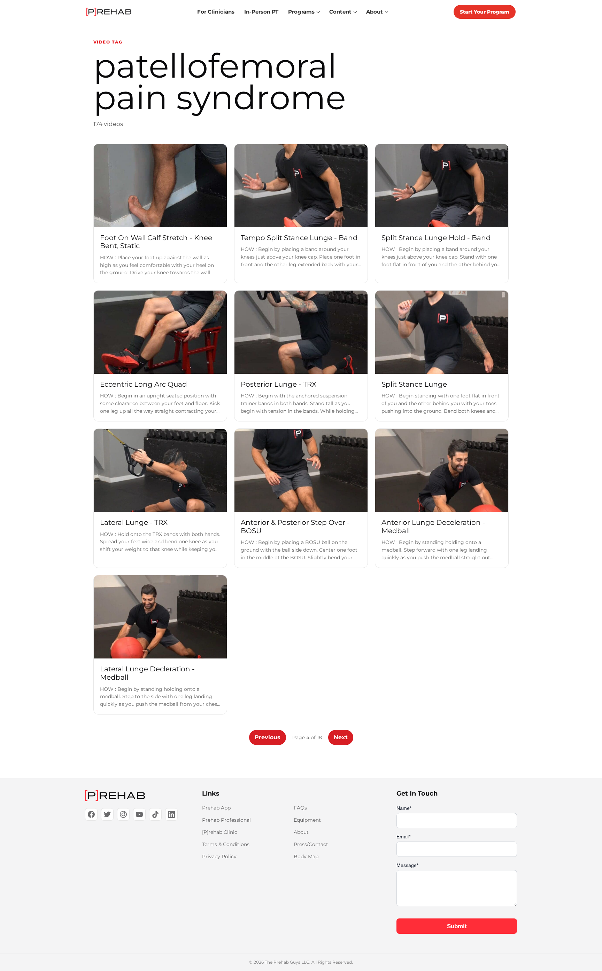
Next (341, 737)
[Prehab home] (108, 12)
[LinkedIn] (171, 814)
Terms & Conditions (225, 844)
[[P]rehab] (132, 795)
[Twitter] (107, 814)
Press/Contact (311, 844)
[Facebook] (91, 814)
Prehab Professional (226, 820)
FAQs (300, 808)
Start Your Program (484, 12)
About (301, 832)
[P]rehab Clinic (219, 832)
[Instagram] (123, 814)
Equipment (307, 820)
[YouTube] (139, 814)
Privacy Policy (219, 856)
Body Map (306, 856)
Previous (267, 737)
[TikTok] (155, 814)
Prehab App (216, 808)
